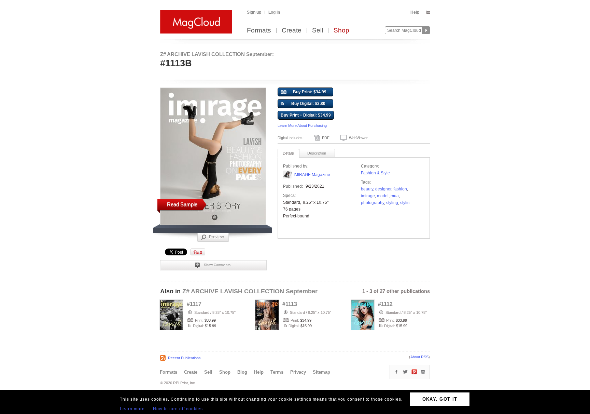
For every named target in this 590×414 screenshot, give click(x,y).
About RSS (419, 357)
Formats (259, 30)
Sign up (254, 12)
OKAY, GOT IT (440, 399)
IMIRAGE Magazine (312, 174)
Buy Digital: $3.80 (308, 103)
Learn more (132, 408)
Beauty (367, 189)
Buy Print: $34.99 (309, 92)
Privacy (298, 372)
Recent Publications (184, 358)
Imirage (368, 195)
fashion (400, 189)
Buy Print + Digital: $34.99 (306, 115)
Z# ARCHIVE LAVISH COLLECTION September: (217, 54)
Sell (317, 30)
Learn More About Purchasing (302, 125)
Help (414, 12)
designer (383, 189)
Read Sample (182, 204)
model (383, 195)
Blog (242, 372)
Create (291, 30)
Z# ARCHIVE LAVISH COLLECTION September (250, 291)
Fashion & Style (375, 173)
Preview (216, 237)
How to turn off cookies (178, 408)
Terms (276, 372)
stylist (405, 202)
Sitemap (321, 372)
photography (372, 202)
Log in (274, 12)
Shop (341, 30)
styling (392, 202)
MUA (395, 195)
